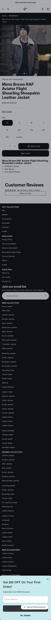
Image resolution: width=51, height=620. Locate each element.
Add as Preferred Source (36, 607)
